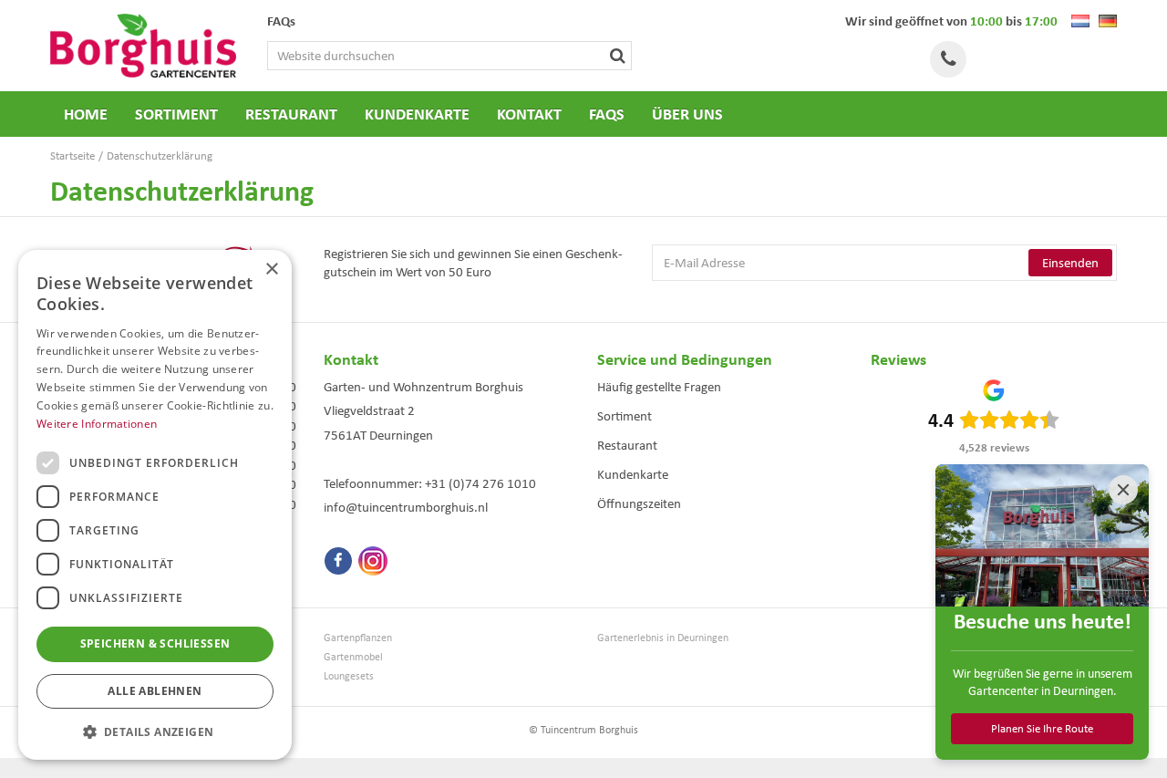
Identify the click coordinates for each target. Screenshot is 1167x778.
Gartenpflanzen (358, 638)
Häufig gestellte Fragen (659, 387)
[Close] (1123, 489)
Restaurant (627, 445)
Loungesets (349, 676)
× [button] (271, 269)
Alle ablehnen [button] (154, 691)
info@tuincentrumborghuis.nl (406, 507)
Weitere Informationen (96, 423)
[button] (155, 731)
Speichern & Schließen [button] (155, 643)
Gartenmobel (353, 657)
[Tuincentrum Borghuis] (143, 46)
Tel (948, 59)
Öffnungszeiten (639, 503)
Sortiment (624, 416)
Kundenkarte (632, 474)
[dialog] (155, 505)
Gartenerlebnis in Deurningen (662, 638)
